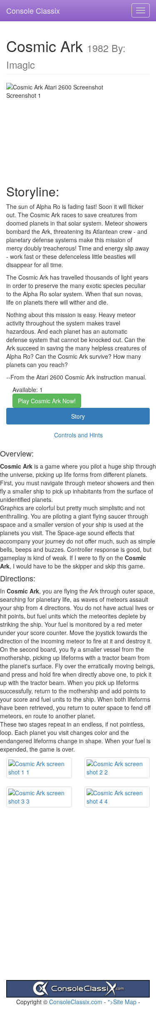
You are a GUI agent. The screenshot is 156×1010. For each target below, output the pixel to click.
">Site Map (122, 1002)
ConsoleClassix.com (75, 1002)
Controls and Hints (78, 435)
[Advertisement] (78, 902)
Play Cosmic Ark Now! (47, 401)
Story (78, 416)
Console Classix (33, 10)
